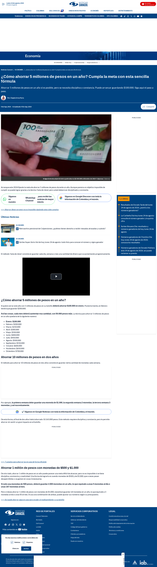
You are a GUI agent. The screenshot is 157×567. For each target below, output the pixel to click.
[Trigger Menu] (3, 4)
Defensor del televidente (78, 520)
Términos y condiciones (116, 530)
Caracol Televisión (42, 516)
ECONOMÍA (95, 11)
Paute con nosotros (77, 541)
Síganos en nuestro (12, 199)
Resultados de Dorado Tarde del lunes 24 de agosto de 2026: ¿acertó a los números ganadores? (137, 207)
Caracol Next (40, 552)
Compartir (148, 106)
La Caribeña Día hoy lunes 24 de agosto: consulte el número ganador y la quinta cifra (137, 218)
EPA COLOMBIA (112, 16)
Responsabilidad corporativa (118, 520)
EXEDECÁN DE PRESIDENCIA (35, 16)
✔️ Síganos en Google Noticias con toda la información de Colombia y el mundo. (58, 411)
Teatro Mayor (40, 541)
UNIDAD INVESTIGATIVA (77, 11)
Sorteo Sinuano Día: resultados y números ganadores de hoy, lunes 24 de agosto (137, 229)
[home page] (78, 3)
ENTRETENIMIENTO (125, 11)
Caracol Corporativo (42, 548)
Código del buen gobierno (79, 527)
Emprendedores (92, 62)
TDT (72, 523)
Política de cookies (115, 527)
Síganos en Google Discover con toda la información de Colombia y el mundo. (83, 197)
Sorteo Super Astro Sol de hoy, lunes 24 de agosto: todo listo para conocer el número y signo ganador (61, 242)
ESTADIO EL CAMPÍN (74, 16)
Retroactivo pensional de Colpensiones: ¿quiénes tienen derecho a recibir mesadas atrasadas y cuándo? (62, 228)
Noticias (17, 542)
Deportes (29, 542)
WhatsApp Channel (30, 199)
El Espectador (40, 538)
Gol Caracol (40, 523)
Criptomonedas (79, 62)
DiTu (37, 534)
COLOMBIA (40, 11)
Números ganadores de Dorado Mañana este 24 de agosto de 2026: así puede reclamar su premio (138, 250)
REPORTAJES (109, 11)
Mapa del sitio (75, 538)
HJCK (38, 530)
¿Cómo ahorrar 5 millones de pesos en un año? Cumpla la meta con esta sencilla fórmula (53, 70)
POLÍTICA (28, 11)
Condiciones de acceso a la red (118, 516)
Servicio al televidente (78, 516)
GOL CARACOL (54, 11)
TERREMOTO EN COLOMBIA (94, 16)
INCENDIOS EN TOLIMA (57, 16)
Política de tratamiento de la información (122, 523)
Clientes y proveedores (78, 534)
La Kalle (38, 527)
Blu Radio (39, 520)
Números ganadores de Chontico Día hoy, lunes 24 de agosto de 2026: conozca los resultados (136, 240)
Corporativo (113, 534)
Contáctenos (75, 530)
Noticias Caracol (7, 70)
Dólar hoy (68, 62)
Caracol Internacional (43, 545)
